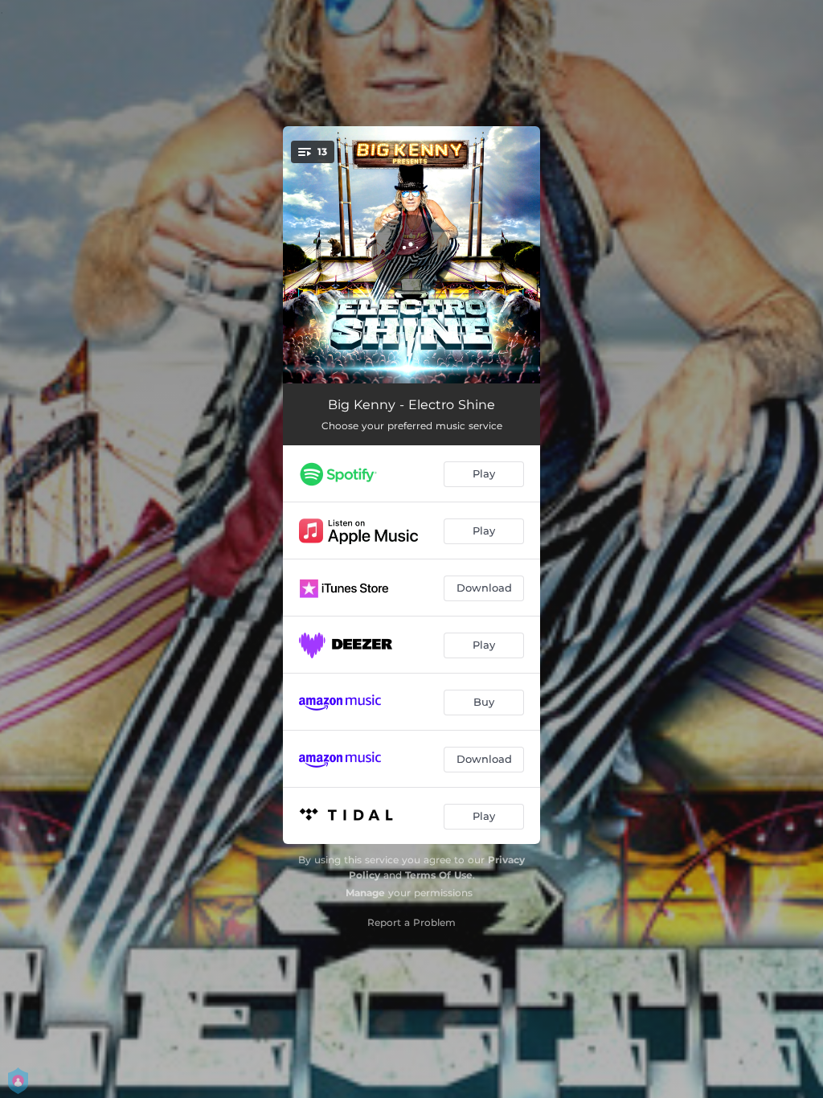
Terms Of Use (439, 875)
